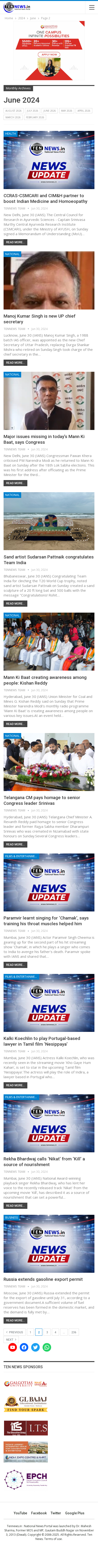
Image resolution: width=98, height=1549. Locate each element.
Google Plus (74, 1513)
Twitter (56, 1513)
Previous (15, 1332)
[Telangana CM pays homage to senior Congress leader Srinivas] (49, 762)
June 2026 (50, 110)
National (12, 254)
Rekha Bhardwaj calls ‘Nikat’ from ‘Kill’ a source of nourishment (44, 1161)
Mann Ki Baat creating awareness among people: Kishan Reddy (45, 680)
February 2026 (35, 117)
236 (73, 1332)
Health (10, 134)
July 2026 (32, 110)
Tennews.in (14, 1526)
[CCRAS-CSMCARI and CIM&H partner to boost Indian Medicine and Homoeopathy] (49, 160)
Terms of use (53, 1539)
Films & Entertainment (22, 856)
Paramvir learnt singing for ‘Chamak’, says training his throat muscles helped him (46, 920)
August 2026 (13, 110)
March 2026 (13, 117)
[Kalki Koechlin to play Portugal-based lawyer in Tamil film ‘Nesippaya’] (49, 1003)
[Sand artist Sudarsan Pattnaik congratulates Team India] (49, 521)
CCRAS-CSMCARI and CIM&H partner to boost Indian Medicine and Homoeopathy (45, 198)
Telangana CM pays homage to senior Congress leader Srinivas (42, 800)
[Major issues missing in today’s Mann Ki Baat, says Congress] (49, 401)
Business (11, 1217)
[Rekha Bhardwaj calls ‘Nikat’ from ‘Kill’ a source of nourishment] (49, 1123)
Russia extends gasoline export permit (43, 1279)
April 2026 (84, 110)
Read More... (15, 242)
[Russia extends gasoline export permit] (49, 1244)
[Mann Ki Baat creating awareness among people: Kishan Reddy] (49, 642)
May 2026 (66, 110)
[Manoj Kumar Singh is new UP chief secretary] (49, 280)
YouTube (20, 1513)
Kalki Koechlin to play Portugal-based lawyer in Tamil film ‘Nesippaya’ (42, 1041)
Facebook (39, 1513)
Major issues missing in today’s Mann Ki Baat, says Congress (44, 439)
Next (10, 1339)
